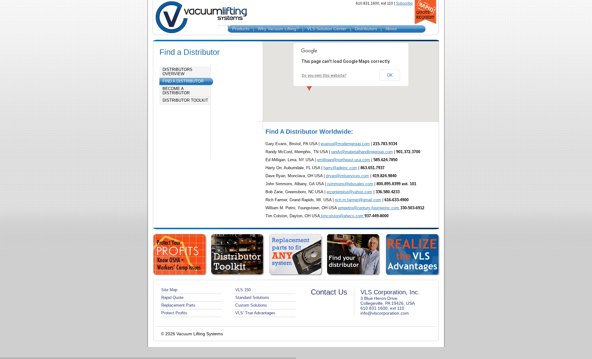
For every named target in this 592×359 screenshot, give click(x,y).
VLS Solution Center (327, 28)
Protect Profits (174, 313)
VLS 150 (243, 290)
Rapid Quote (172, 297)
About (391, 28)
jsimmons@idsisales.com (350, 184)
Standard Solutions (252, 297)
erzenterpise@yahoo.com (349, 192)
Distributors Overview (177, 71)
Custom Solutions (251, 305)
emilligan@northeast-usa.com (343, 159)
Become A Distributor (176, 91)
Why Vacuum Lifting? (278, 28)
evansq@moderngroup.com (345, 143)
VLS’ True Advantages (255, 313)
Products (240, 28)
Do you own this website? (324, 75)
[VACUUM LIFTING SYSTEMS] (199, 18)
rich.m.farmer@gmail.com (358, 200)
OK (390, 75)
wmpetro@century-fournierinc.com (369, 208)
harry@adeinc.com (340, 167)
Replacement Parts (178, 305)
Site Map (169, 290)
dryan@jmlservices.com (347, 175)
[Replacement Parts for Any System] (296, 254)
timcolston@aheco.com (342, 216)
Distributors (366, 28)
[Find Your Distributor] (354, 254)
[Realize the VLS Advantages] (412, 254)
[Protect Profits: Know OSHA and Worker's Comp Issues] (180, 254)
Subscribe (404, 3)
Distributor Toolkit (185, 100)
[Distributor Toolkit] (238, 254)
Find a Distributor (183, 81)
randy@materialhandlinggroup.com (362, 151)
